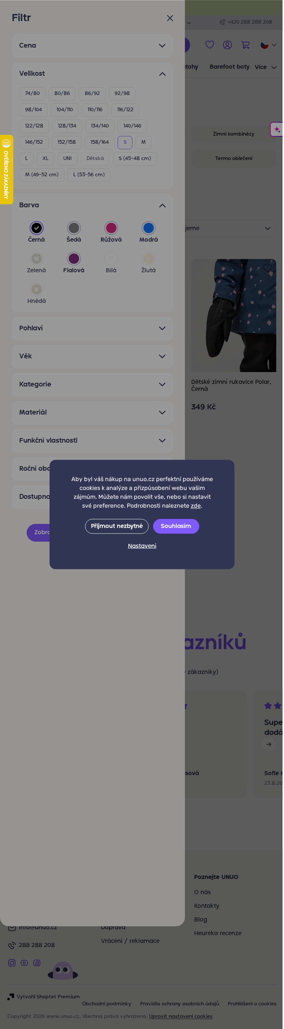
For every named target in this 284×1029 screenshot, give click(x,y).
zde (196, 505)
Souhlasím (176, 526)
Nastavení (142, 546)
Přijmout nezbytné (117, 526)
